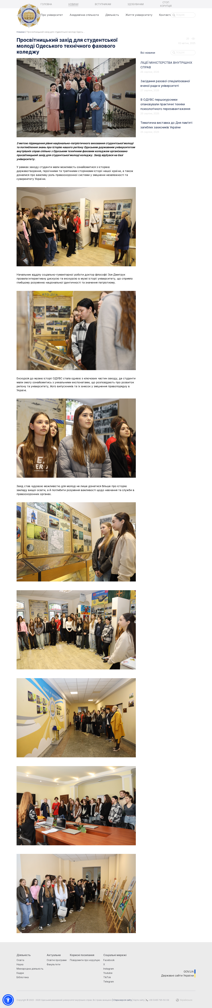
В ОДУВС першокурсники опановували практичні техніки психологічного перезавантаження (165, 104)
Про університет (52, 15)
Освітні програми (57, 960)
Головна (46, 4)
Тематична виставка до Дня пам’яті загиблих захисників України (166, 125)
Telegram (108, 981)
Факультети (53, 964)
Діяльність (112, 15)
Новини (73, 4)
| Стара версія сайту (122, 1000)
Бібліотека (23, 977)
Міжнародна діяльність (30, 968)
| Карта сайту (138, 1000)
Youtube (107, 973)
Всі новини (147, 52)
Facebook (109, 960)
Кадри (20, 973)
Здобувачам (136, 4)
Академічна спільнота (84, 15)
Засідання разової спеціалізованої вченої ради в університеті (165, 83)
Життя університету (139, 15)
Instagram (108, 968)
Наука (20, 964)
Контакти (165, 15)
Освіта (20, 960)
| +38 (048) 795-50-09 (157, 1000)
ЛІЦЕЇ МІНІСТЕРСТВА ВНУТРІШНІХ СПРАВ (166, 65)
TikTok (107, 977)
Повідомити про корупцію (85, 960)
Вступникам (103, 4)
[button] (8, 1000)
